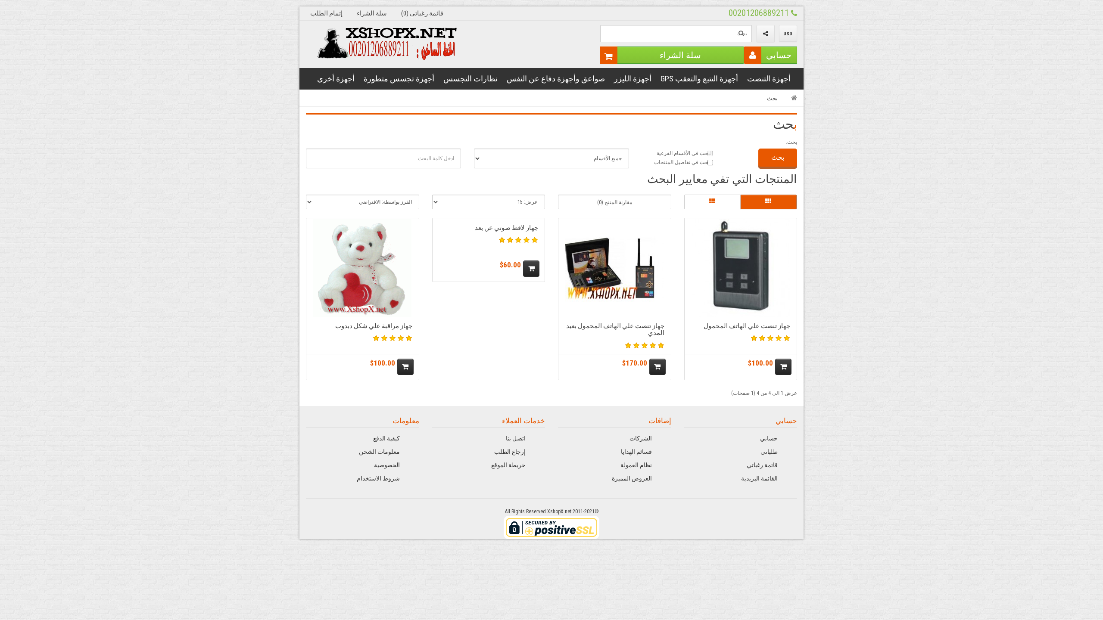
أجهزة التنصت (769, 78)
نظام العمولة (636, 465)
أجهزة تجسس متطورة (399, 78)
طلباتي (769, 451)
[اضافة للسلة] (783, 367)
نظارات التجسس (470, 78)
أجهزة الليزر (632, 78)
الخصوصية (387, 465)
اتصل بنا (516, 438)
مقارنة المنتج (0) (614, 202)
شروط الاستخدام (378, 478)
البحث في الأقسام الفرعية (685, 153)
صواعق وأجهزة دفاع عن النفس (556, 78)
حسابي (778, 55)
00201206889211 (760, 13)
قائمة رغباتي (762, 465)
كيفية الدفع (386, 438)
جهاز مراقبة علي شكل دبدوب (373, 326)
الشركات (640, 438)
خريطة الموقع (508, 465)
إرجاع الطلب (510, 451)
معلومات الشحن (379, 451)
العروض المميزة (632, 478)
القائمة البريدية (759, 478)
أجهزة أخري (336, 78)
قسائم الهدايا (636, 451)
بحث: (791, 142)
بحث (772, 98)
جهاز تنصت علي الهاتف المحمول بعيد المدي (615, 329)
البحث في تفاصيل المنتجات (683, 162)
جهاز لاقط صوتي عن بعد (506, 228)
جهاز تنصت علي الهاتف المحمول (747, 326)
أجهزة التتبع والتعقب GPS (699, 78)
